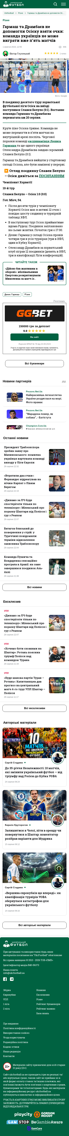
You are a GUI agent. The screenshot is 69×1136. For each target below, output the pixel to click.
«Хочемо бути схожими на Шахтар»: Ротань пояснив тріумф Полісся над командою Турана (22, 654)
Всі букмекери (34, 363)
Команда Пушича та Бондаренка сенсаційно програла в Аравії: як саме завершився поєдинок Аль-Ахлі (23, 564)
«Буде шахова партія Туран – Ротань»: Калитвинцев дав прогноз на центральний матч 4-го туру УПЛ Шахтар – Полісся (24, 685)
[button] (55, 4)
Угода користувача (14, 1037)
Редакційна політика (15, 1042)
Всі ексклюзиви (34, 708)
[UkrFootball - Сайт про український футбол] (13, 4)
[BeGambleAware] (47, 1122)
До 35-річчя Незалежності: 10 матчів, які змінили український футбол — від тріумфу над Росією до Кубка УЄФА (33, 772)
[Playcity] (23, 1114)
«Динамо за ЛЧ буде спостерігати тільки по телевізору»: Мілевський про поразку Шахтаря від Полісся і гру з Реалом (25, 507)
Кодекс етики (11, 1046)
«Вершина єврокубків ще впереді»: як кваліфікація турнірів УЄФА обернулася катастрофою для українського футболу (33, 899)
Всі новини (34, 587)
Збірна (7, 990)
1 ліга (6, 1004)
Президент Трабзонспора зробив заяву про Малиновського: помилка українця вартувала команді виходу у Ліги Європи (24, 454)
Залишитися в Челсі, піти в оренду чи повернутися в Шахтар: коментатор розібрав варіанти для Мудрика (33, 834)
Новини (41, 990)
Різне (6, 20)
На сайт (34, 337)
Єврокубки (9, 994)
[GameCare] (34, 1128)
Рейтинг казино (45, 1008)
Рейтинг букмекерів (48, 1004)
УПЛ (6, 611)
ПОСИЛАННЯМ (51, 176)
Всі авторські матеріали (34, 925)
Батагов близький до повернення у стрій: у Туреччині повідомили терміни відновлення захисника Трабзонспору (21, 536)
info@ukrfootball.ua (14, 972)
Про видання (10, 1023)
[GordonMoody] (44, 1114)
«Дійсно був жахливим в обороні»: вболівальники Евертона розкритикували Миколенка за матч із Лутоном (23, 275)
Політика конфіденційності (19, 1028)
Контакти (9, 1056)
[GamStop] (18, 1122)
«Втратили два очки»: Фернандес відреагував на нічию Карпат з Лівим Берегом (22, 481)
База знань (42, 1013)
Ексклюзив (43, 994)
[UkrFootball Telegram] (11, 979)
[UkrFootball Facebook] (5, 979)
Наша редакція (12, 1051)
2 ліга (6, 1008)
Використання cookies (16, 1032)
